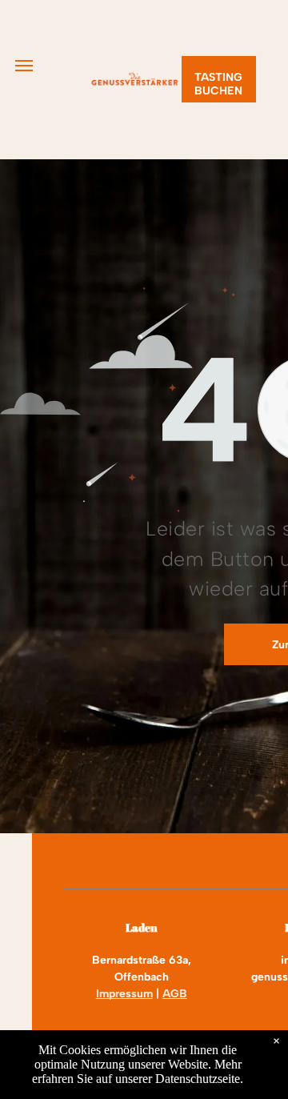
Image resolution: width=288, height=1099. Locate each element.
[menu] (24, 66)
